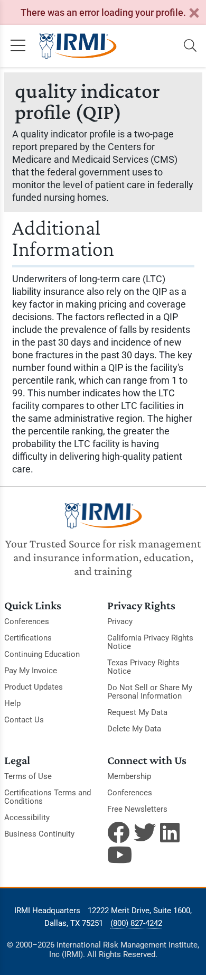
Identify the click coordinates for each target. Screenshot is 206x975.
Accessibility (27, 817)
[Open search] (190, 46)
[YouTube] (118, 854)
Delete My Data (134, 728)
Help (12, 703)
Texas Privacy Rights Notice (143, 667)
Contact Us (24, 720)
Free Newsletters (137, 809)
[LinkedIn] (171, 832)
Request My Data (137, 712)
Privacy (120, 621)
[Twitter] (145, 832)
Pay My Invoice (30, 670)
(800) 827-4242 (136, 923)
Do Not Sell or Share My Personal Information (149, 692)
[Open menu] (18, 46)
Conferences (26, 621)
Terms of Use (28, 776)
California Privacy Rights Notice (150, 642)
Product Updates (33, 687)
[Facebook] (118, 832)
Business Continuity (39, 834)
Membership (129, 776)
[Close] (194, 13)
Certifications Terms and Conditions (47, 797)
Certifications (28, 638)
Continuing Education (42, 654)
